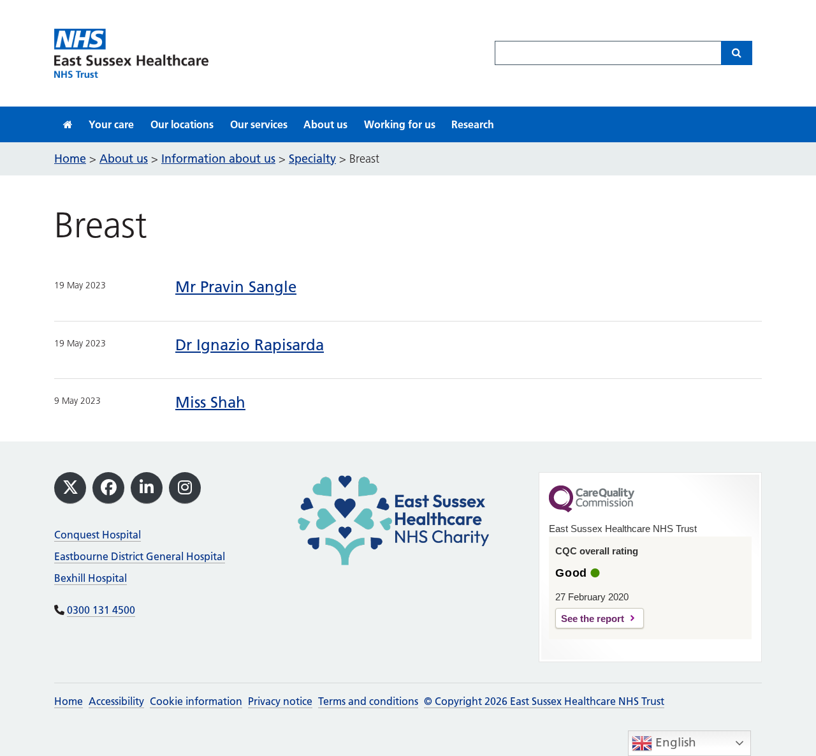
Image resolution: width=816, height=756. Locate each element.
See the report (592, 618)
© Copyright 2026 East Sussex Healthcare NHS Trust (544, 701)
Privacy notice (280, 701)
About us (325, 124)
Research (472, 124)
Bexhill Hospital (90, 578)
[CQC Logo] (591, 509)
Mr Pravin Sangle (235, 287)
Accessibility (116, 701)
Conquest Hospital (97, 534)
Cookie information (196, 701)
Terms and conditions (368, 701)
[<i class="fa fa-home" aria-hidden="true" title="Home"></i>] (68, 124)
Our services (259, 124)
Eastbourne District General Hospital (139, 556)
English (674, 742)
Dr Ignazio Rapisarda (249, 345)
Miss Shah (210, 402)
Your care (111, 124)
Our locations (182, 124)
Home (68, 701)
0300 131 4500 (101, 610)
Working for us (399, 124)
